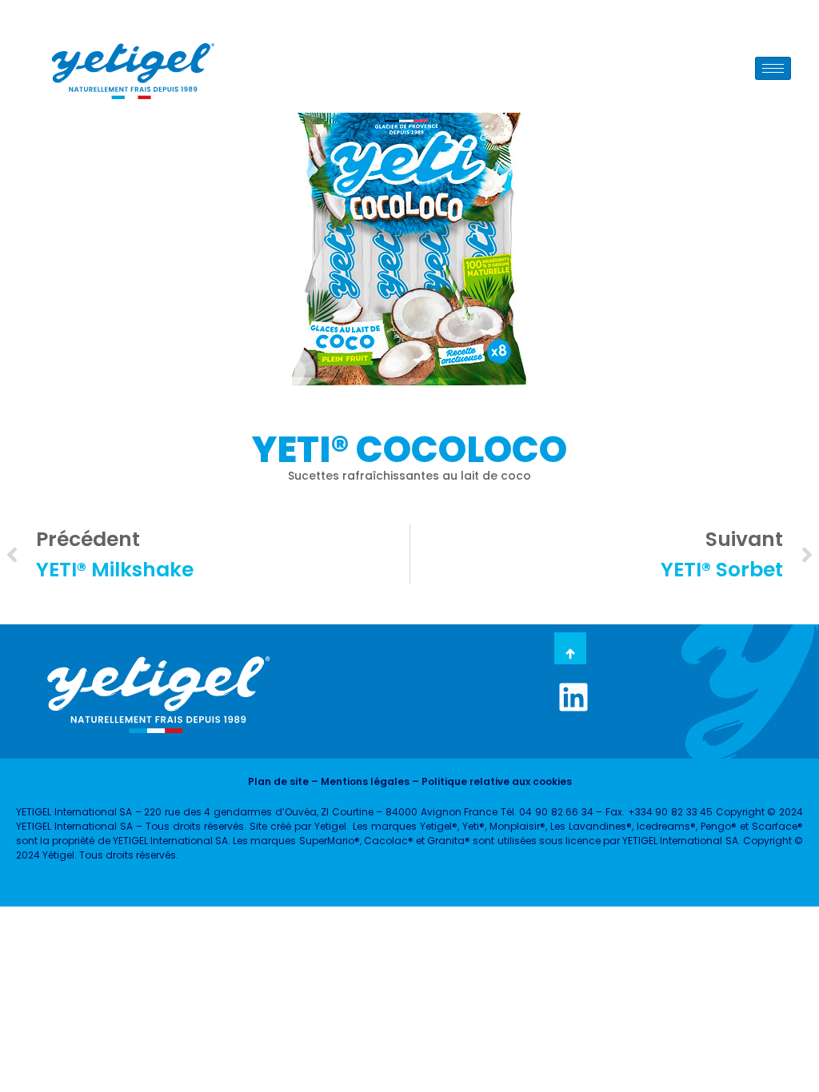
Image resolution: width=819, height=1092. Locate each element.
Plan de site (278, 781)
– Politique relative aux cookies (491, 781)
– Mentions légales (359, 781)
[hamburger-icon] (773, 68)
